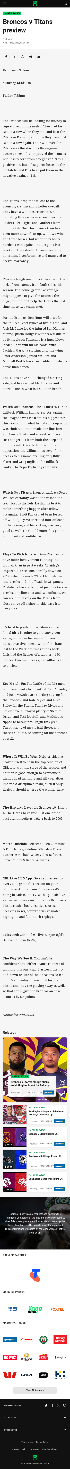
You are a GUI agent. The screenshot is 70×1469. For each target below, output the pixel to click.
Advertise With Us (49, 1449)
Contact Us (34, 1449)
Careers (15, 1449)
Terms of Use (27, 1442)
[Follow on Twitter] (58, 1405)
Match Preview (12, 13)
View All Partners (35, 1390)
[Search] (65, 4)
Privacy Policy (42, 1442)
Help (24, 1449)
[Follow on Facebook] (52, 1405)
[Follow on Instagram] (64, 1405)
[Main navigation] (4, 4)
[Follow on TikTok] (46, 1405)
